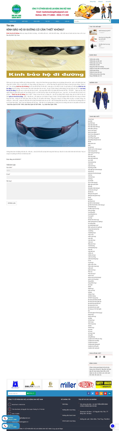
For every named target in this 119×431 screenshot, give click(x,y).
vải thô (89, 325)
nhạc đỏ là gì (91, 251)
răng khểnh (91, 281)
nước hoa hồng (92, 257)
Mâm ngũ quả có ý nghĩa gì (95, 227)
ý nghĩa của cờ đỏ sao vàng (95, 338)
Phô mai (90, 271)
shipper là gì (91, 294)
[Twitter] (104, 357)
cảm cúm (90, 154)
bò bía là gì (91, 147)
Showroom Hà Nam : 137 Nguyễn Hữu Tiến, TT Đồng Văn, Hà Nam (94, 412)
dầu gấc (90, 186)
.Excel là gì (91, 119)
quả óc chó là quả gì (93, 279)
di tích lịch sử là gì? (93, 190)
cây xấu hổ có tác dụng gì (94, 173)
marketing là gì (92, 232)
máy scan (90, 242)
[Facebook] (96, 357)
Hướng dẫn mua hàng (68, 410)
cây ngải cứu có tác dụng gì (95, 169)
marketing (90, 231)
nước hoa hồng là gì (93, 258)
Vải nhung (90, 322)
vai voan (90, 329)
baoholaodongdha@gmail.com (21, 418)
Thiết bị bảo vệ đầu (94, 59)
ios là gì (90, 218)
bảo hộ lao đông (92, 132)
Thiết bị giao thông (94, 70)
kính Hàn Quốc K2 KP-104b (33, 104)
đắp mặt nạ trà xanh (93, 184)
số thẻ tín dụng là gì (93, 297)
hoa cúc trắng (91, 210)
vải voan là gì (91, 333)
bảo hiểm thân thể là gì (94, 126)
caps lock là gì (91, 165)
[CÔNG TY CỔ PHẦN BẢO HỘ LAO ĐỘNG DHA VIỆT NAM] (59, 11)
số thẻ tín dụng (92, 296)
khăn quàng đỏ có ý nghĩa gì (95, 221)
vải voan (90, 331)
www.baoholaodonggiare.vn (20, 422)
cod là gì (90, 178)
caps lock (90, 164)
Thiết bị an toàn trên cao (96, 72)
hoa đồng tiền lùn (92, 214)
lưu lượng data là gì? (93, 225)
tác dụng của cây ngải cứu (94, 301)
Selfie (89, 286)
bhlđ (89, 145)
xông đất (90, 335)
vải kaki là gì (91, 320)
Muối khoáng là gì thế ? (105, 30)
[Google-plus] (100, 357)
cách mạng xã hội (92, 151)
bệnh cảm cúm (92, 143)
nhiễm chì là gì (91, 255)
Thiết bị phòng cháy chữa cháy (97, 74)
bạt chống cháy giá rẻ (93, 138)
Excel (89, 197)
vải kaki (90, 318)
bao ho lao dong (92, 130)
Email (8, 174)
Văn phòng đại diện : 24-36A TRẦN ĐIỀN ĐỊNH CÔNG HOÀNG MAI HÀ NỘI (94, 405)
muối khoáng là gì (92, 247)
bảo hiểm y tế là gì (92, 128)
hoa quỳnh (91, 216)
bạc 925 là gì (91, 123)
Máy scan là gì (91, 244)
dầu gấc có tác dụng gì (94, 188)
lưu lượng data (91, 223)
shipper (90, 292)
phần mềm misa (92, 264)
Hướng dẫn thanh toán (69, 415)
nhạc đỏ (90, 249)
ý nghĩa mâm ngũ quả (93, 348)
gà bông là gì (91, 201)
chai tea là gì (91, 177)
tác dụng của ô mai (93, 305)
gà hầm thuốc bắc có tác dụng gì (96, 205)
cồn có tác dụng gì (92, 182)
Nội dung (9, 181)
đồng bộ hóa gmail (93, 193)
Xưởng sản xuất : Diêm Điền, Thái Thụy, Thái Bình (95, 419)
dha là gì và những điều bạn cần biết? (105, 38)
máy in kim (91, 234)
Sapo (61, 429)
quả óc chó (91, 275)
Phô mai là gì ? (92, 273)
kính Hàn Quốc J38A (51, 104)
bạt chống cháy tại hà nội (94, 139)
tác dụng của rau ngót (93, 307)
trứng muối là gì (92, 316)
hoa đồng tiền (91, 212)
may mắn (90, 238)
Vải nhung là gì (92, 324)
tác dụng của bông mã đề (94, 299)
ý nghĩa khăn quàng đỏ (94, 344)
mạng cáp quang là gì (93, 229)
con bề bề (90, 180)
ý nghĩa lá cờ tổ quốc (93, 346)
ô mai (89, 260)
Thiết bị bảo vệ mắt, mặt (96, 61)
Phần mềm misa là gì (93, 266)
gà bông (90, 199)
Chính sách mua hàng (68, 421)
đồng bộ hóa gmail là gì (94, 195)
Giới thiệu (65, 404)
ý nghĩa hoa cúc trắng (93, 340)
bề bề (89, 141)
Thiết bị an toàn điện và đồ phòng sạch (99, 68)
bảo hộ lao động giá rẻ (94, 134)
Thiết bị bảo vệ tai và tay (96, 63)
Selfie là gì (90, 288)
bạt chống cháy (92, 136)
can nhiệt (90, 160)
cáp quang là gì (92, 162)
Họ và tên (9, 167)
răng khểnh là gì (92, 283)
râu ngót (90, 284)
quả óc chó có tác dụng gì (94, 277)
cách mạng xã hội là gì (93, 152)
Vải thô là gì (91, 327)
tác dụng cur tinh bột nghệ (94, 309)
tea (89, 311)
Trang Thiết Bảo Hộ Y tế (96, 76)
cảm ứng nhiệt (91, 156)
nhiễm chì (90, 253)
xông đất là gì (91, 337)
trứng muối (91, 314)
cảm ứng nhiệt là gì (93, 158)
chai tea (90, 175)
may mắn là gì (91, 240)
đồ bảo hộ (90, 191)
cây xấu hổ (91, 171)
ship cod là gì (91, 290)
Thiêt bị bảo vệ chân (95, 64)
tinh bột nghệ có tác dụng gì (95, 312)
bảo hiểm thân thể (92, 125)
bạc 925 (90, 121)
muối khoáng (91, 245)
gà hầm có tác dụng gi (93, 203)
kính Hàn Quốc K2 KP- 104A (15, 104)
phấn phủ (90, 268)
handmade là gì (92, 206)
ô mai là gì (90, 262)
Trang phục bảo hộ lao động (97, 66)
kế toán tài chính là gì (93, 219)
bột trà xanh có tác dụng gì (94, 149)
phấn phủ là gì (91, 270)
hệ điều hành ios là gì (93, 208)
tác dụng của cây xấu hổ (94, 303)
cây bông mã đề (92, 167)
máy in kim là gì (92, 236)
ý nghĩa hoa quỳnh (93, 342)
